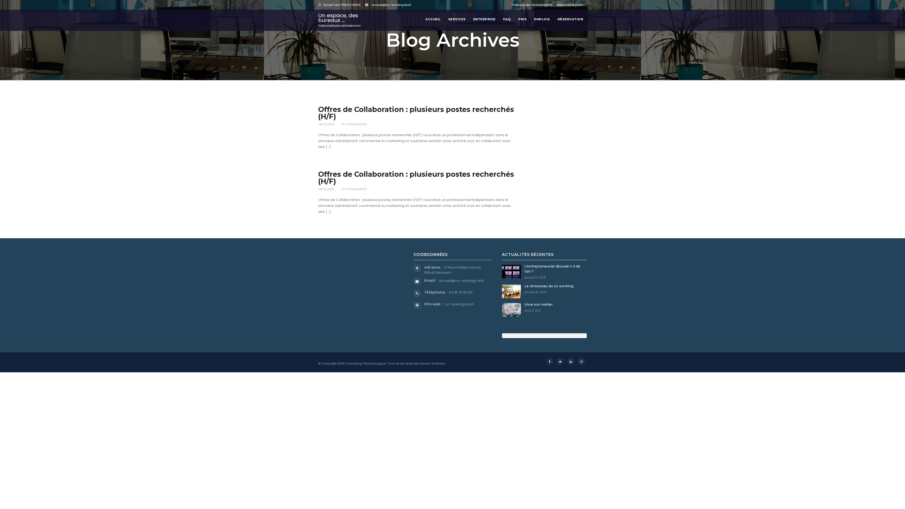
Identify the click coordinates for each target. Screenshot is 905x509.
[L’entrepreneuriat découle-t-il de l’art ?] (511, 272)
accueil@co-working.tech (391, 5)
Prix (522, 19)
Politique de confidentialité (532, 5)
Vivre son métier (538, 304)
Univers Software (432, 363)
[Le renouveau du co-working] (511, 291)
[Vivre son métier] (511, 310)
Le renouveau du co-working (548, 286)
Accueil (433, 19)
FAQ (507, 19)
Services (457, 19)
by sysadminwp (354, 124)
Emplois (542, 19)
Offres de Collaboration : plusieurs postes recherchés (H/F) (416, 113)
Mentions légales (570, 5)
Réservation (570, 19)
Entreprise (484, 19)
